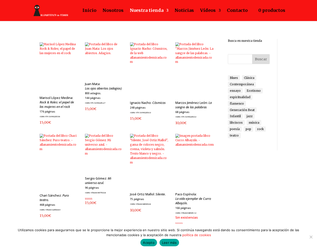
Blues (234, 78)
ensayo (235, 90)
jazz (250, 116)
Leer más (169, 243)
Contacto (237, 10)
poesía (235, 129)
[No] (310, 236)
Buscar (261, 59)
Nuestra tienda (146, 10)
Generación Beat (242, 110)
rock (260, 129)
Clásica (249, 78)
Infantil (235, 116)
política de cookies (196, 235)
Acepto (149, 243)
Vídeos (208, 10)
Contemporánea (242, 84)
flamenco (237, 103)
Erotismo (254, 90)
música (254, 122)
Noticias (184, 10)
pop (248, 129)
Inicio (89, 10)
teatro (234, 135)
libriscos (236, 122)
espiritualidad (240, 97)
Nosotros (113, 10)
